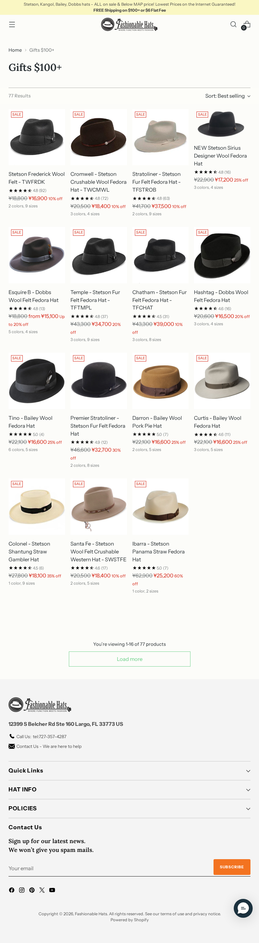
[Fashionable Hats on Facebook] (12, 891)
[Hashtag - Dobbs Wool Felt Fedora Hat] (222, 255)
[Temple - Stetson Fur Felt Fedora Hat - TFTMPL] (98, 255)
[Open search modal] (233, 24)
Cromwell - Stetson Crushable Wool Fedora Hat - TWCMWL (98, 182)
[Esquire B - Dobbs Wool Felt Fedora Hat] (37, 255)
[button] (243, 908)
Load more (129, 659)
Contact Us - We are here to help (48, 746)
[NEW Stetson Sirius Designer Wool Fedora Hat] (222, 124)
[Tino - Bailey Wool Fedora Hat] (37, 381)
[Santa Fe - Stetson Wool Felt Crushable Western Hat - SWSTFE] (98, 506)
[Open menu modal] (11, 24)
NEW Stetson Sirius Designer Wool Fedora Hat (220, 156)
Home (15, 50)
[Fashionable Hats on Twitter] (42, 891)
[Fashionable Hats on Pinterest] (32, 891)
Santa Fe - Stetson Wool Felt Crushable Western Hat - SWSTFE (98, 552)
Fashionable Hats (91, 913)
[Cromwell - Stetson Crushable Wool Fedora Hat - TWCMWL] (98, 137)
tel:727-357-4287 (41, 736)
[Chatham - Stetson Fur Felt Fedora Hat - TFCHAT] (160, 255)
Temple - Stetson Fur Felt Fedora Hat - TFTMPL (95, 300)
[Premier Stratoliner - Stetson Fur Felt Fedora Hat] (98, 381)
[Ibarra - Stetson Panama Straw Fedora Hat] (160, 506)
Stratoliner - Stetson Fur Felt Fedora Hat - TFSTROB (156, 182)
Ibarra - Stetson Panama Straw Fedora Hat (158, 552)
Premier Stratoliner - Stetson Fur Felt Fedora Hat (97, 426)
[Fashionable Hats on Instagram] (22, 891)
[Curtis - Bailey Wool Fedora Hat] (222, 381)
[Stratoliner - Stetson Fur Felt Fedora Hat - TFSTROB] (160, 137)
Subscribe (232, 867)
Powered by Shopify (130, 919)
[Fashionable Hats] (129, 24)
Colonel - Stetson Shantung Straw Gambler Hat (29, 552)
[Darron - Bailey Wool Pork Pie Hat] (160, 381)
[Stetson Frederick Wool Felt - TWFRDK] (37, 137)
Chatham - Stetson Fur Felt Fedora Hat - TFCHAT (159, 300)
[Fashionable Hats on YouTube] (53, 891)
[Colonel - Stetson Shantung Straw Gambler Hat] (37, 506)
